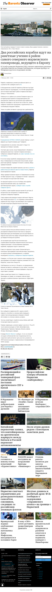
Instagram (41, 572)
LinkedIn (40, 576)
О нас (2, 559)
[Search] (50, 9)
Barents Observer (11, 334)
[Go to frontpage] (19, 3)
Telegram (41, 574)
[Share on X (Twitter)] (46, 78)
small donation (9, 347)
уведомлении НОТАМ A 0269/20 (11, 140)
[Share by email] (48, 78)
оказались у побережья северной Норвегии (20, 255)
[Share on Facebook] (44, 78)
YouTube (40, 578)
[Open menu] (1, 9)
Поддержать (4, 575)
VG (21, 84)
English (5, 8)
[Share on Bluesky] (50, 78)
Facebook (41, 571)
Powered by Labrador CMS (26, 589)
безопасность (5, 353)
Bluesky (40, 567)
